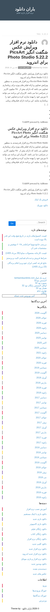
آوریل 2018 (41, 378)
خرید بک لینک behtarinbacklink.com (30, 278)
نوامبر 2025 (41, 338)
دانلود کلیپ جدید (39, 544)
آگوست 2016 (41, 462)
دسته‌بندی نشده (40, 569)
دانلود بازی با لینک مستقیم (35, 514)
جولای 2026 (41, 318)
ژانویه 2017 (41, 442)
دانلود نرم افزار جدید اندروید (34, 554)
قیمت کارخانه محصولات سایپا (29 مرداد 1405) (26, 253)
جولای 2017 (41, 417)
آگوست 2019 (41, 373)
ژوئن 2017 (42, 422)
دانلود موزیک (42, 205)
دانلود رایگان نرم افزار (37, 539)
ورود (44, 586)
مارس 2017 (41, 432)
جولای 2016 (41, 467)
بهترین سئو (42, 291)
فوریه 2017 (41, 437)
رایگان (44, 293)
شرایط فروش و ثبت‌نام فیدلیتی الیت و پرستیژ (26, 258)
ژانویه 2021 (41, 353)
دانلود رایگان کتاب (39, 534)
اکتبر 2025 (42, 343)
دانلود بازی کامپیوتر (38, 524)
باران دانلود (25, 9)
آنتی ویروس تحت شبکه (24, 296)
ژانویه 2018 (41, 393)
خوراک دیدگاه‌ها (40, 596)
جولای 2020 (41, 358)
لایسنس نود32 (40, 280)
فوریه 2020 (41, 363)
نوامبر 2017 (41, 402)
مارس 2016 (41, 487)
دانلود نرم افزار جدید (38, 549)
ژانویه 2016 (41, 497)
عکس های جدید (24, 67)
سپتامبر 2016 (40, 457)
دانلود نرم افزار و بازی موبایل (34, 559)
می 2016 (42, 477)
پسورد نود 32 (41, 283)
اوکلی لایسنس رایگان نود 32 (34, 285)
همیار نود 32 (41, 288)
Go (12, 223)
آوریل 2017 (41, 427)
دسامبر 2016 (41, 447)
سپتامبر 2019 (40, 368)
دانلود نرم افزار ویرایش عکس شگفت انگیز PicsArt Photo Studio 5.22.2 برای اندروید (28, 52)
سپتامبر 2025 (40, 348)
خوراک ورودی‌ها (40, 590)
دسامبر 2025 (41, 333)
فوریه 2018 (41, 388)
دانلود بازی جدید (40, 519)
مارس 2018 (41, 383)
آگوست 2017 (41, 412)
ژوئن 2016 (42, 472)
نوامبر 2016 (41, 452)
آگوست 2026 (41, 313)
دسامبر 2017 (41, 397)
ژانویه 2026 (41, 328)
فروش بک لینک (41, 199)
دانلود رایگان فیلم (39, 529)
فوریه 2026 (41, 323)
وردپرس (43, 601)
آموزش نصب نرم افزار (36, 509)
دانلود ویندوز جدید (39, 564)
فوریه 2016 (41, 492)
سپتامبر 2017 (40, 408)
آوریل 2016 (41, 482)
